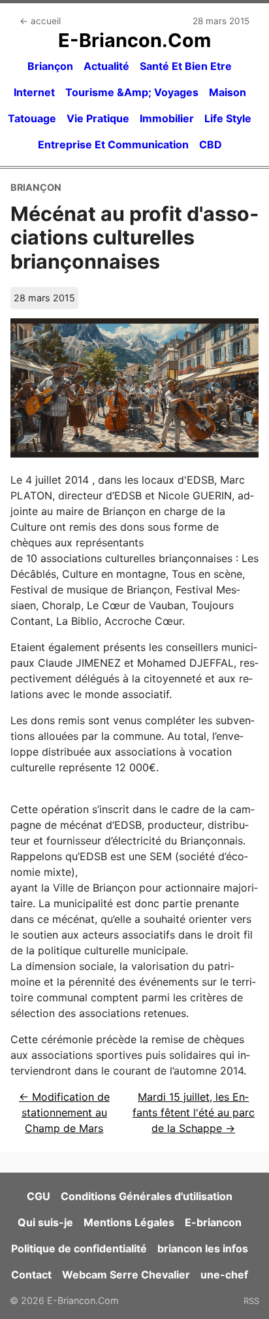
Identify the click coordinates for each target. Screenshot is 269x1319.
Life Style (227, 118)
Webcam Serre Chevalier (126, 1274)
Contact (31, 1274)
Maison (227, 92)
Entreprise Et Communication (113, 144)
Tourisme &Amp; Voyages (131, 92)
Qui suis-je (45, 1222)
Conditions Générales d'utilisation (146, 1196)
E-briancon (213, 1222)
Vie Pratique (98, 118)
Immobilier (167, 118)
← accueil (40, 21)
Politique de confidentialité (79, 1248)
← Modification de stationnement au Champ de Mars (64, 1112)
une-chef (224, 1274)
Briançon (50, 66)
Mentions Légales (129, 1222)
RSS (251, 1300)
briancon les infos (202, 1248)
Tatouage (32, 118)
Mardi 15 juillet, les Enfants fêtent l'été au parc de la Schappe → (194, 1112)
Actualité (106, 66)
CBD (210, 144)
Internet (34, 92)
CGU (38, 1196)
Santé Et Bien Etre (186, 66)
